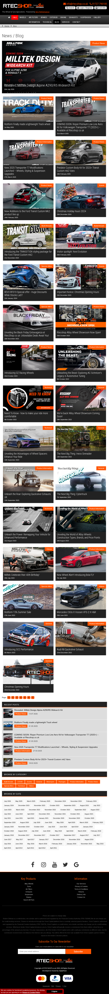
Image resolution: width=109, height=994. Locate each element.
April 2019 (75, 827)
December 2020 (58, 818)
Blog (57, 22)
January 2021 (43, 818)
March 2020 (84, 822)
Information (34, 22)
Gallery (97, 17)
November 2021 (60, 814)
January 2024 (9, 805)
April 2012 (42, 848)
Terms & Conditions (81, 889)
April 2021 (30, 818)
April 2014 (19, 848)
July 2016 (7, 844)
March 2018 (82, 831)
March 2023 (20, 810)
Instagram (46, 986)
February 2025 (45, 801)
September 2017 (69, 835)
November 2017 (39, 835)
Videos (31, 786)
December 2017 (23, 835)
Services (66, 22)
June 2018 (46, 831)
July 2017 (96, 835)
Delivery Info (81, 894)
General (39, 782)
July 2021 (7, 818)
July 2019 (51, 827)
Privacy (58, 986)
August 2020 (24, 822)
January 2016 (71, 844)
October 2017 (54, 835)
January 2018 (9, 835)
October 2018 (9, 831)
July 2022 (7, 814)
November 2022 (50, 810)
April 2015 (7, 848)
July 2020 (36, 822)
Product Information (77, 782)
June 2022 (19, 814)
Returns (81, 892)
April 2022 (30, 814)
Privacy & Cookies (81, 886)
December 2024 (60, 801)
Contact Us (81, 897)
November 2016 (74, 839)
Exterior (53, 17)
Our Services (81, 884)
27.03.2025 (56, 749)
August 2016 (89, 839)
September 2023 (69, 805)
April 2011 (53, 848)
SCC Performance (42, 12)
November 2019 (23, 827)
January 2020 (9, 827)
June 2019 (63, 827)
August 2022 (95, 810)
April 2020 (71, 822)
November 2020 (74, 818)
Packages (62, 782)
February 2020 (98, 822)
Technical (47, 22)
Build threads (8, 782)
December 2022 (34, 810)
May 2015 (100, 844)
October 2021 (75, 814)
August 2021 (89, 814)
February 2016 (57, 844)
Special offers (8, 786)
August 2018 (22, 831)
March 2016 (43, 844)
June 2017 (7, 839)
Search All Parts (28, 900)
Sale (15, 17)
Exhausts (73, 17)
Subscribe (78, 951)
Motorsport (50, 782)
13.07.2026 (38, 712)
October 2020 (89, 818)
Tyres (29, 886)
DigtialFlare (63, 971)
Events (29, 782)
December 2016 (58, 839)
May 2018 (58, 831)
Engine (63, 17)
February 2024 (91, 801)
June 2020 (48, 822)
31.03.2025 (56, 738)
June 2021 (19, 818)
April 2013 (30, 848)
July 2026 (7, 801)
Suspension (85, 17)
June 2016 (19, 844)
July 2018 (35, 831)
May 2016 (30, 844)
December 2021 (44, 814)
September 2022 (80, 810)
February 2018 (96, 831)
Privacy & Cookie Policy (31, 992)
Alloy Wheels (29, 884)
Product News (93, 782)
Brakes (44, 17)
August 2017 (84, 835)
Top (64, 986)
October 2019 (39, 827)
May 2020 (60, 822)
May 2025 (18, 801)
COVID (20, 782)
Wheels (23, 17)
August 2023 (84, 805)
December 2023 (23, 805)
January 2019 (88, 827)
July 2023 (96, 805)
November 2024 (76, 801)
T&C (52, 986)
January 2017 (44, 839)
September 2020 (9, 822)
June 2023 (7, 810)
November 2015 (86, 844)
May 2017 (19, 839)
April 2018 (69, 831)
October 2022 (65, 810)
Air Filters (33, 17)
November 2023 (39, 805)
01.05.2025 (35, 724)
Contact (76, 22)
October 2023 (54, 805)
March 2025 (31, 801)
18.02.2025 (42, 761)
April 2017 (31, 839)
